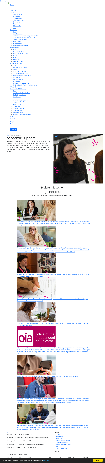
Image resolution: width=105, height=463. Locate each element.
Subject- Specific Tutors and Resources (25, 85)
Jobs (14, 28)
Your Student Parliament (20, 46)
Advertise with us (18, 20)
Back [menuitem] (14, 12)
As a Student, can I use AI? (21, 73)
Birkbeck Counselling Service (22, 114)
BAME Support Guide (19, 95)
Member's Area (18, 61)
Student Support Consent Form (22, 75)
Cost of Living (17, 107)
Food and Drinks (18, 111)
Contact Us (16, 16)
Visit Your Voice (17, 34)
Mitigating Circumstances (21, 83)
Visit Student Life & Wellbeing (22, 93)
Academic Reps (17, 44)
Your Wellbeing (17, 105)
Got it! (98, 460)
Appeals (15, 69)
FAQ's (14, 24)
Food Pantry (17, 97)
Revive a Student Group (20, 53)
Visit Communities (18, 51)
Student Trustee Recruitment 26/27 (24, 38)
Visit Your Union (18, 14)
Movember (16, 99)
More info (46, 460)
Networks (16, 59)
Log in (12, 5)
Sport (14, 57)
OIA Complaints (18, 79)
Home (8, 135)
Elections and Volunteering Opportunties (25, 36)
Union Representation (20, 40)
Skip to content (4, 1)
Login (12, 122)
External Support (18, 112)
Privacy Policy (17, 26)
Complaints (16, 22)
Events (15, 103)
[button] (11, 124)
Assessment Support (19, 71)
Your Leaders (17, 42)
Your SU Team (17, 18)
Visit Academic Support (20, 67)
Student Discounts (18, 109)
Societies (15, 55)
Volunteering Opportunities (21, 101)
